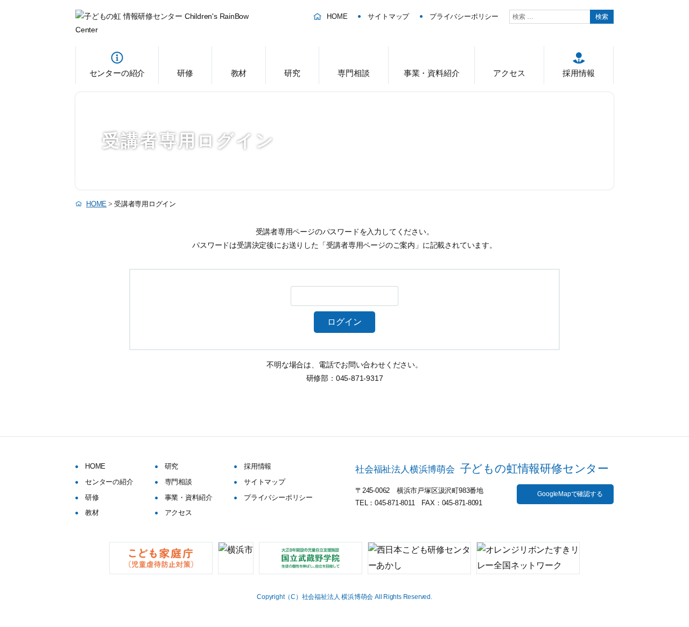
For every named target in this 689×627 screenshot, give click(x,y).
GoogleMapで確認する (569, 494)
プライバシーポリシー (464, 16)
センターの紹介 (117, 73)
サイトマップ (388, 16)
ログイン (344, 321)
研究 (292, 73)
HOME (337, 16)
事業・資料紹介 (432, 73)
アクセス (509, 73)
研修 (185, 73)
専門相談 (353, 73)
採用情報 (578, 73)
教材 (239, 73)
